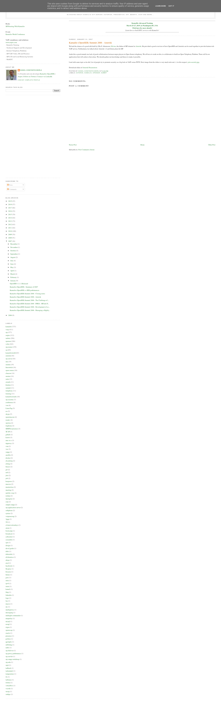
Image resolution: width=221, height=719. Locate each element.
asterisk (79, 73)
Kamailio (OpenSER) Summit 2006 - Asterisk (25, 297)
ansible (8, 455)
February (13, 277)
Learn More (160, 6)
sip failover (9, 650)
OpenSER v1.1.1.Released (19, 283)
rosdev (8, 420)
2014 (10, 218)
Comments (12, 189)
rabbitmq (9, 645)
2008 (10, 238)
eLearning (9, 461)
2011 (10, 228)
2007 (10, 241)
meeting (8, 490)
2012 (10, 224)
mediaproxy (10, 610)
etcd (7, 563)
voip (7, 329)
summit (104, 73)
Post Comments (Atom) (86, 149)
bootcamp (9, 531)
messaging (9, 612)
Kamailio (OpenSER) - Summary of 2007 (24, 287)
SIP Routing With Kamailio (15, 26)
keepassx (9, 481)
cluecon (8, 373)
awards (8, 382)
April (12, 270)
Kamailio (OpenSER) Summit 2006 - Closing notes (27, 293)
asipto (8, 335)
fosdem (8, 385)
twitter (8, 682)
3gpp (7, 519)
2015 (10, 214)
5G (7, 522)
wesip (8, 691)
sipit (7, 665)
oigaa (7, 627)
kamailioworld (11, 353)
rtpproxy (9, 443)
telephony (9, 391)
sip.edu (8, 662)
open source (10, 370)
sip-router (9, 347)
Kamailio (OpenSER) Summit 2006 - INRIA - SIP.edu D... (29, 303)
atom (7, 528)
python (8, 639)
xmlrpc (8, 694)
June (12, 264)
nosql (7, 624)
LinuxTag (9, 408)
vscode (8, 688)
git (7, 469)
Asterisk (138, 46)
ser (7, 350)
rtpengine (9, 499)
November (14, 247)
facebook (9, 566)
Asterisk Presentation (90, 67)
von (7, 405)
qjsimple (9, 642)
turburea (8, 680)
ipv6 (7, 583)
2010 (10, 231)
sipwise (8, 423)
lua (7, 601)
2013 (10, 221)
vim (7, 446)
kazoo (8, 437)
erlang (8, 464)
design (8, 545)
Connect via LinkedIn (44, 76)
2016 (10, 211)
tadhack (8, 668)
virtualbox (9, 685)
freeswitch (9, 367)
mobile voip (10, 493)
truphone (9, 426)
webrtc (8, 338)
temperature (10, 674)
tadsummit (9, 671)
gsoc (7, 577)
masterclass (9, 487)
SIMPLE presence (12, 428)
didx (7, 551)
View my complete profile (29, 80)
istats (7, 586)
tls (6, 677)
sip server (9, 358)
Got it (171, 6)
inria (7, 580)
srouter (8, 376)
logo (7, 598)
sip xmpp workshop (12, 659)
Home (142, 145)
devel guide (10, 548)
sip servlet (9, 656)
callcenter (9, 537)
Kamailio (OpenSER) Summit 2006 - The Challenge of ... (29, 300)
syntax (8, 513)
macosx (8, 484)
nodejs (8, 496)
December (14, 244)
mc (7, 607)
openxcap (9, 630)
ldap (7, 592)
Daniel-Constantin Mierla (31, 70)
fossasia (8, 572)
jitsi (7, 475)
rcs (7, 411)
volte (7, 344)
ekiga (7, 560)
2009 (10, 234)
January (13, 280)
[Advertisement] (16, 136)
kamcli (8, 589)
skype (8, 414)
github (8, 434)
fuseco (8, 466)
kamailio (88, 73)
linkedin (9, 595)
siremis (8, 364)
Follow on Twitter (30, 76)
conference (9, 402)
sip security (10, 399)
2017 (10, 208)
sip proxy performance (13, 653)
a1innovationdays (12, 525)
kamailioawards (11, 396)
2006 (10, 315)
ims (7, 361)
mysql (8, 621)
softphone (9, 510)
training (8, 393)
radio (7, 647)
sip (7, 332)
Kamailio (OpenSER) (47, 74)
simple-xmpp (10, 504)
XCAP (8, 431)
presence (9, 636)
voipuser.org (10, 516)
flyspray (8, 569)
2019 (10, 201)
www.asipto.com (11, 42)
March (12, 274)
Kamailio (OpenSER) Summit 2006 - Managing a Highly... (30, 310)
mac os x (9, 440)
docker (8, 458)
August (13, 257)
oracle (8, 633)
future (8, 575)
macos (8, 604)
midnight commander (13, 615)
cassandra (9, 539)
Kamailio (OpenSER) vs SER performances (24, 290)
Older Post (211, 145)
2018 (10, 204)
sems (7, 379)
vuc (7, 449)
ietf (7, 472)
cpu (7, 542)
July (12, 260)
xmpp (8, 452)
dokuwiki (9, 554)
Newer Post (73, 145)
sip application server (13, 507)
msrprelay (9, 618)
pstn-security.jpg (193, 62)
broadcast (9, 534)
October (13, 250)
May (12, 267)
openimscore (10, 417)
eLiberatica (9, 557)
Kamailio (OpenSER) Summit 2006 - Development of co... (30, 307)
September (14, 254)
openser (96, 73)
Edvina (113, 46)
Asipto (20, 76)
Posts (11, 185)
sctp (7, 502)
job (7, 478)
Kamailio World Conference (15, 34)
